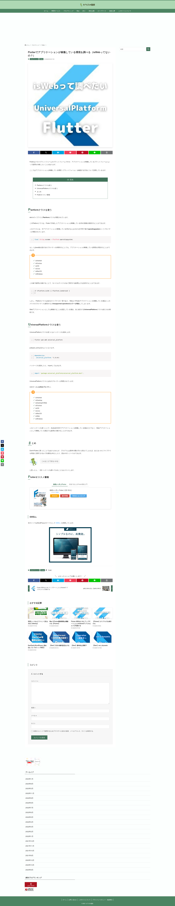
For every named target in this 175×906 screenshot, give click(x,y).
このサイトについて (85, 900)
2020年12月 (30, 860)
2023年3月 (29, 788)
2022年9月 (29, 798)
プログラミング (34, 59)
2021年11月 (30, 846)
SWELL (58, 523)
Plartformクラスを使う (44, 185)
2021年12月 (30, 841)
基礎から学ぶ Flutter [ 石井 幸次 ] (61, 490)
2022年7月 (29, 807)
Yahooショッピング (78, 496)
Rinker (57, 492)
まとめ (39, 191)
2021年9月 (29, 855)
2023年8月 (29, 784)
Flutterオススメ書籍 (43, 195)
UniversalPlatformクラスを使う (47, 188)
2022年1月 (29, 836)
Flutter (41, 59)
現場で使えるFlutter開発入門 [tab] (78, 484)
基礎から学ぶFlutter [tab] (59, 484)
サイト (33, 723)
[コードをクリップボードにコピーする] (108, 240)
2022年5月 (29, 817)
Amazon (54, 496)
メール (34, 715)
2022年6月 (29, 812)
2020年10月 (30, 865)
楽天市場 (65, 496)
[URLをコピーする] (107, 152)
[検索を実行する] (148, 49)
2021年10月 (30, 850)
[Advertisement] (87, 28)
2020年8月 (29, 870)
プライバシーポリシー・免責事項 (102, 900)
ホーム (65, 900)
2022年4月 (29, 822)
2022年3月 (29, 826)
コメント (34, 681)
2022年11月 (30, 793)
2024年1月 (29, 779)
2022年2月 (29, 831)
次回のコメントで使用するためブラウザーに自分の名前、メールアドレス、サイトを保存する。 (63, 731)
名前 (33, 707)
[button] (34, 152)
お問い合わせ (73, 900)
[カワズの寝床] (87, 4)
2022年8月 (29, 803)
